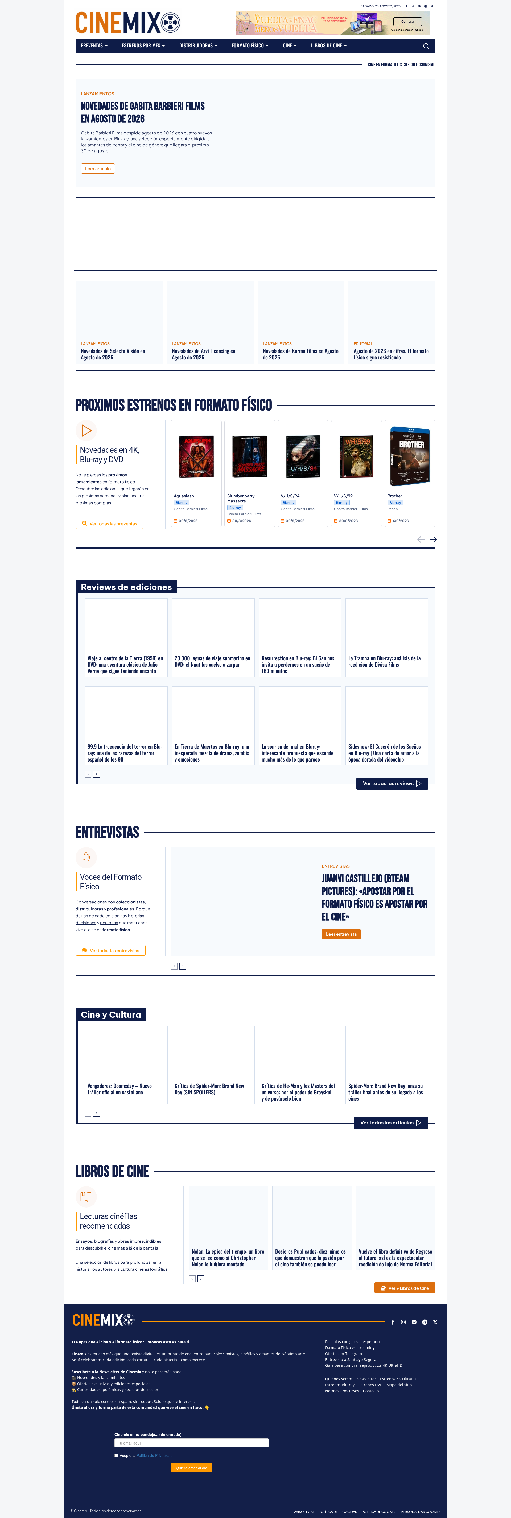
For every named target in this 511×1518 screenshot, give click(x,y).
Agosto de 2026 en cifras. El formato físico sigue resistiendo (391, 354)
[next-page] (96, 774)
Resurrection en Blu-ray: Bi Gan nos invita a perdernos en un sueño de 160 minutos (298, 664)
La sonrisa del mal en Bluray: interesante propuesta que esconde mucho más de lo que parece (297, 752)
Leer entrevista (341, 934)
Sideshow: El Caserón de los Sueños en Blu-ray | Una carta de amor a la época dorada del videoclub (384, 752)
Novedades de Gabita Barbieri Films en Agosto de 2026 (143, 113)
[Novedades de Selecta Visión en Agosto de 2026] (119, 309)
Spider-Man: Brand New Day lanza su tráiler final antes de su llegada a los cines (385, 1092)
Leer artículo (98, 168)
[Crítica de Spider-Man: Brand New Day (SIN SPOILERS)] (213, 1054)
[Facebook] (406, 6)
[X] (432, 6)
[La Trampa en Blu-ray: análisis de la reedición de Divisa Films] (387, 626)
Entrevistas (107, 832)
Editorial (363, 343)
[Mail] (419, 6)
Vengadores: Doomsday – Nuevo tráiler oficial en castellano (120, 1089)
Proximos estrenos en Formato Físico (174, 405)
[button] (426, 45)
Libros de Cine (112, 1171)
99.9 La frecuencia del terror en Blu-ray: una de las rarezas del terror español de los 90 (125, 752)
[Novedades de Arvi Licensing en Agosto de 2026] (210, 309)
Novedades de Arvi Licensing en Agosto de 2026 (203, 354)
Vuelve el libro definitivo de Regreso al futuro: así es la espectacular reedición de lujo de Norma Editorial (395, 1257)
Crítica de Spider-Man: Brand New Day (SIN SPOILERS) (209, 1089)
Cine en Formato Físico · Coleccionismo (401, 65)
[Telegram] (426, 6)
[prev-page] (88, 774)
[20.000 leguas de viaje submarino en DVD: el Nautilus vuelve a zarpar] (213, 626)
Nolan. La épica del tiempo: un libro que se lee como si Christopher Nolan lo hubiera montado (228, 1257)
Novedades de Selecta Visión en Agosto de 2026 (113, 354)
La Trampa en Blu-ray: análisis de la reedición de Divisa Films (384, 661)
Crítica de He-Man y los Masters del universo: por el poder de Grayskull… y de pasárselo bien (299, 1092)
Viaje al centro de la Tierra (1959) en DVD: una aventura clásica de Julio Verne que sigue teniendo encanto (125, 664)
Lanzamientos (97, 94)
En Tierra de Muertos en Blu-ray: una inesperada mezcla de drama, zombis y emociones (212, 752)
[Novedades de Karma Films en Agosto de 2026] (301, 309)
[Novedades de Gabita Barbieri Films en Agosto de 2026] (327, 133)
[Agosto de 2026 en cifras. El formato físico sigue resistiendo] (391, 309)
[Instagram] (413, 6)
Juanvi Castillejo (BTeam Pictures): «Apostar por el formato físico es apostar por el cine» (374, 898)
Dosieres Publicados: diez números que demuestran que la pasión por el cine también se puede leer (310, 1257)
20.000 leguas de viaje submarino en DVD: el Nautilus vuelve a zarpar (212, 661)
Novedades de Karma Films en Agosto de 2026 (301, 354)
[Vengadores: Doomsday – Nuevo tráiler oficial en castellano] (126, 1054)
